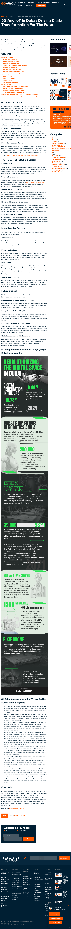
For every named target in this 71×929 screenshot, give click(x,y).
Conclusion (5, 98)
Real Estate (7, 80)
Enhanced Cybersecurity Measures (14, 90)
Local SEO (25, 876)
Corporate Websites (36, 873)
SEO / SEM (55, 156)
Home (3, 16)
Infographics (56, 170)
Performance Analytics (15, 898)
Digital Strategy (37, 892)
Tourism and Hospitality (10, 82)
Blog (7, 16)
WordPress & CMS (38, 882)
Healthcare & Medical (48, 898)
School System (4, 894)
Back (4, 815)
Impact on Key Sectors (8, 75)
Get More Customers (43, 2)
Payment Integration (17, 886)
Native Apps (37, 884)
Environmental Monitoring (11, 73)
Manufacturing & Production (48, 886)
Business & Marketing (58, 168)
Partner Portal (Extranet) (4, 884)
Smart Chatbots (16, 872)
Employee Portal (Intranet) (5, 880)
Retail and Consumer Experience (13, 71)
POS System (4, 903)
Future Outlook (6, 84)
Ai (52, 152)
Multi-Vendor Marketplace (4, 906)
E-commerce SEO (27, 878)
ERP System (4, 887)
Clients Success (57, 145)
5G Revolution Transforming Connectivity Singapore (22, 155)
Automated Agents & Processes (16, 875)
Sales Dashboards (16, 893)
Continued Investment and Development (15, 86)
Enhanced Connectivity (10, 59)
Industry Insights (57, 159)
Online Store (4, 898)
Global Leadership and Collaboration (14, 92)
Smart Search (15, 880)
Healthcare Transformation (12, 69)
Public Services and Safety (11, 63)
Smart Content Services (26, 885)
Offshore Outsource (58, 143)
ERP (53, 138)
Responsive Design (38, 879)
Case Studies (56, 166)
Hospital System (5, 891)
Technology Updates (58, 157)
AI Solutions (30, 2)
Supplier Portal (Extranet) (4, 876)
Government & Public (48, 879)
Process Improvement (37, 899)
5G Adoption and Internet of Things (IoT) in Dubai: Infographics (19, 94)
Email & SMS (15, 891)
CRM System (4, 889)
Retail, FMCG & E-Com (48, 890)
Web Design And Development (61, 149)
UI (52, 154)
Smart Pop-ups (26, 896)
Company (27, 5)
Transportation (8, 77)
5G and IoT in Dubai (7, 57)
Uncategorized (56, 161)
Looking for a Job (55, 922)
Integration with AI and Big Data (13, 88)
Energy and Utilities (9, 78)
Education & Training (48, 894)
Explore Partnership (56, 918)
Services (54, 2)
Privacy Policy (30, 924)
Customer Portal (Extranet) (5, 873)
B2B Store (3, 900)
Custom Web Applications (37, 876)
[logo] (8, 4)
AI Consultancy (15, 878)
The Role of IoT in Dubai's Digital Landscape (14, 65)
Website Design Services (16, 808)
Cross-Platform (37, 890)
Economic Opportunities (11, 61)
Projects (20, 5)
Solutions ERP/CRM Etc (59, 147)
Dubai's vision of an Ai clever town (36, 182)
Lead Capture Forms (26, 889)
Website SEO (26, 874)
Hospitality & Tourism (48, 882)
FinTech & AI (48, 872)
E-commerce (56, 163)
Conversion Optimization (26, 893)
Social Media (56, 172)
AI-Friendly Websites (25, 881)
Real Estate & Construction (48, 875)
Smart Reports (15, 895)
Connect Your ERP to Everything (16, 883)
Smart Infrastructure (10, 67)
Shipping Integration (17, 888)
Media (46, 912)
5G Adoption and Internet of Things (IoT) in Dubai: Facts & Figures (20, 96)
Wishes (54, 140)
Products (20, 2)
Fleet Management (5, 896)
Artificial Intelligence (58, 165)
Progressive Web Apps (38, 887)
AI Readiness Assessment (37, 895)
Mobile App (55, 150)
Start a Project (41, 5)
